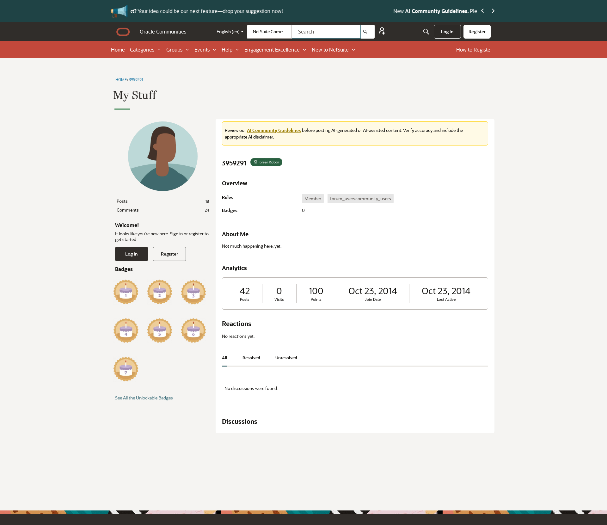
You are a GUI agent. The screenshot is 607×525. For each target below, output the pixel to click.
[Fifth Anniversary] (159, 330)
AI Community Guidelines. (201, 11)
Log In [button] (131, 254)
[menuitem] (447, 32)
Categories (142, 49)
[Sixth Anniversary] (193, 330)
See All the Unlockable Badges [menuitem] (144, 398)
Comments (163, 210)
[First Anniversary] (125, 292)
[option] (313, 198)
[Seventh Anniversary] (125, 369)
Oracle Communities (163, 31)
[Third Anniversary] (193, 292)
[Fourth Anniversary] (125, 330)
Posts (163, 201)
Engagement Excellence (272, 49)
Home (118, 49)
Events (202, 49)
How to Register (474, 49)
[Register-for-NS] (382, 31)
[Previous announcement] (482, 11)
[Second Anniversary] (159, 292)
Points (316, 299)
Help (227, 49)
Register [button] (169, 254)
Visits (279, 299)
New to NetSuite (330, 49)
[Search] (368, 32)
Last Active (446, 299)
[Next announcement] (493, 11)
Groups (174, 49)
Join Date (373, 299)
